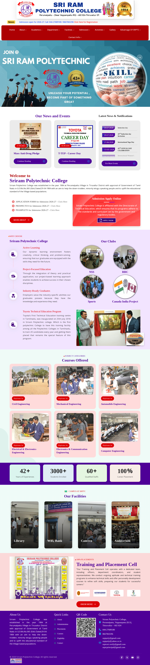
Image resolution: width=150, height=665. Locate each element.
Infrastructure (124, 540)
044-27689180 (18, 22)
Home (12, 29)
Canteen (53, 540)
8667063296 (31, 22)
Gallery (112, 29)
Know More (87, 604)
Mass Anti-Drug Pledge (26, 153)
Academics (36, 29)
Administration (62, 624)
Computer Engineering (112, 451)
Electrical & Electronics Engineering (24, 451)
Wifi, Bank (21, 540)
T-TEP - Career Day (69, 153)
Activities (99, 29)
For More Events (111, 163)
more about (19, 220)
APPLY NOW (108, 220)
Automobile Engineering (113, 404)
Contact (60, 643)
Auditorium (89, 540)
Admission (83, 29)
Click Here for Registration (49, 22)
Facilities (69, 29)
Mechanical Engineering (68, 404)
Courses (60, 634)
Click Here (62, 202)
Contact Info (74, 37)
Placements (61, 629)
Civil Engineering (21, 404)
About (22, 29)
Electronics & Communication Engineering (71, 451)
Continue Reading (24, 161)
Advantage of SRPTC (129, 29)
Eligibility (60, 638)
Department (52, 29)
